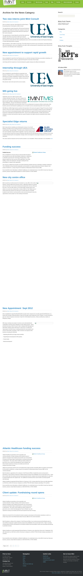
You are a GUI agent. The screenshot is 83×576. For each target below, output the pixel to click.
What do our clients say (28, 563)
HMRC (44, 562)
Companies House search (48, 560)
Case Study (62, 34)
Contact (77, 2)
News (46, 2)
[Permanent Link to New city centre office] (14, 177)
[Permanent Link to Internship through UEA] (15, 68)
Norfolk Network (46, 558)
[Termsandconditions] (56, 572)
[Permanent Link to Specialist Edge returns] (15, 121)
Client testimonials (67, 2)
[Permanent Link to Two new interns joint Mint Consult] (21, 19)
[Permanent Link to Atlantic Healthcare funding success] (21, 448)
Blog (52, 2)
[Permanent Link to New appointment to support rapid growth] (24, 52)
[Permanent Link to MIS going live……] (10, 91)
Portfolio (58, 2)
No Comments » (16, 21)
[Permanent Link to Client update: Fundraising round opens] (23, 492)
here (51, 138)
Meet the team (39, 2)
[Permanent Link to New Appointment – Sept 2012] (18, 308)
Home (22, 2)
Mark (8, 21)
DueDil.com (45, 556)
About (24, 562)
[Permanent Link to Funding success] (12, 146)
